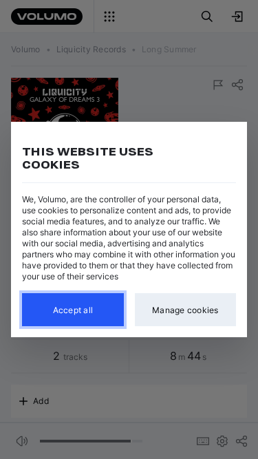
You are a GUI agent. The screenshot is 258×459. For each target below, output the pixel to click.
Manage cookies (185, 310)
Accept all (73, 310)
